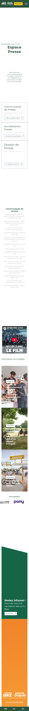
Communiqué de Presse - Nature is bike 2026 (14, 233)
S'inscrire (18, 4)
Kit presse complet (12, 164)
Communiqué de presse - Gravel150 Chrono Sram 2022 (15, 281)
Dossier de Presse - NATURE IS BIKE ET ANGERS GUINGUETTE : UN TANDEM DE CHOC (14, 216)
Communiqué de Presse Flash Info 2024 (14, 245)
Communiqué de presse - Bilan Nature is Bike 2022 (14, 267)
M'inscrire (9, 613)
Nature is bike (5, 44)
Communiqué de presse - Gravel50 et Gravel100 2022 (14, 272)
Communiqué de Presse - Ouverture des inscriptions (14, 228)
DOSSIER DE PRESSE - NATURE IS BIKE (14, 252)
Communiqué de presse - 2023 (14, 249)
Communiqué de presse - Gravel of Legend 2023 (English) (14, 262)
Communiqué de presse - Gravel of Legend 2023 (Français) (14, 257)
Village (14, 709)
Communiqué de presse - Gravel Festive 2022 (14, 276)
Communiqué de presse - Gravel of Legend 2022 (14, 286)
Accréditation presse (13, 136)
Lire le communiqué (12, 118)
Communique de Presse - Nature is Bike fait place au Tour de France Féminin (14, 239)
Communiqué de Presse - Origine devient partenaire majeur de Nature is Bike (14, 223)
